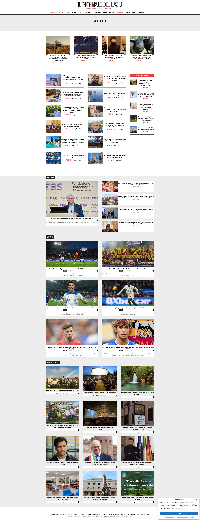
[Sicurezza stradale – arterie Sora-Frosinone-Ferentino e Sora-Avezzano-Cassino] (100, 483)
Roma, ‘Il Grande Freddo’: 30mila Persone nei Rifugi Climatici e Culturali (62, 498)
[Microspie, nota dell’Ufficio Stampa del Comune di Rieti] (133, 129)
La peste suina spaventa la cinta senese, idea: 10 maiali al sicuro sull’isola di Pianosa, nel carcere (141, 57)
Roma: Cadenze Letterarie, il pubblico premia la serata (100, 392)
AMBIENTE (55, 62)
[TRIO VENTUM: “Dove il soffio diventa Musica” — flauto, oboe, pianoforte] (114, 46)
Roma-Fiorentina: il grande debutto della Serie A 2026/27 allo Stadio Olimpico (145, 118)
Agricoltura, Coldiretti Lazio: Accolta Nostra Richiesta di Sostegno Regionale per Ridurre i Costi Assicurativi (58, 57)
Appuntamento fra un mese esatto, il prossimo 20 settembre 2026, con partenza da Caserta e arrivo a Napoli (136, 197)
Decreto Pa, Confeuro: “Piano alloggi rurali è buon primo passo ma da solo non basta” (115, 78)
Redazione (58, 467)
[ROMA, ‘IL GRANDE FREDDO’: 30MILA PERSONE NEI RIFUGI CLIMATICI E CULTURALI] (62, 483)
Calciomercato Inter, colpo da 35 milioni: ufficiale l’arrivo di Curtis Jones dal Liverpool (72, 308)
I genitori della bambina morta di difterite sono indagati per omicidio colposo (146, 106)
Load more (85, 169)
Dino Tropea (96, 395)
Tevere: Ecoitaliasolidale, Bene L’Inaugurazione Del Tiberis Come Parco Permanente (115, 125)
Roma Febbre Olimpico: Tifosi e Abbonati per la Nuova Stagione (128, 269)
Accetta (179, 513)
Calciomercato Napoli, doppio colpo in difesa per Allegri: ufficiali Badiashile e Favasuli (128, 308)
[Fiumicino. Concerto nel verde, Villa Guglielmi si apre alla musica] (137, 483)
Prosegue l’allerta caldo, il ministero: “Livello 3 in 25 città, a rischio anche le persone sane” (115, 109)
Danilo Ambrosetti (133, 397)
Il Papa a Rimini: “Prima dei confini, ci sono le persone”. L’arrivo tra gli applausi (145, 94)
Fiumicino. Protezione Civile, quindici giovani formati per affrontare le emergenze (115, 140)
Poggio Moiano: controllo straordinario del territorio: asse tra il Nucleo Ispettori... (62, 426)
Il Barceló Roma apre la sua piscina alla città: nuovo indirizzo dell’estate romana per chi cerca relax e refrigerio (72, 140)
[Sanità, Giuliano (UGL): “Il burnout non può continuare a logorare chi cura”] (110, 213)
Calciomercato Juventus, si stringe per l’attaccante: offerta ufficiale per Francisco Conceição (72, 348)
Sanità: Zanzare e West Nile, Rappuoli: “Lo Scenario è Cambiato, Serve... (72, 218)
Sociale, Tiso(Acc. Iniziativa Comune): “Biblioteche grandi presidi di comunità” (136, 223)
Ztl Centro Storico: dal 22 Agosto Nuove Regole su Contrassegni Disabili (137, 428)
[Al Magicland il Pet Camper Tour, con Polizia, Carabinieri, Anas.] (95, 158)
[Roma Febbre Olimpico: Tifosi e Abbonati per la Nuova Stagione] (128, 254)
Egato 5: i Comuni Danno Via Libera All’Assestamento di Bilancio (72, 125)
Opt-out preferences (169, 517)
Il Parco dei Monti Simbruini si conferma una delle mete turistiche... (137, 393)
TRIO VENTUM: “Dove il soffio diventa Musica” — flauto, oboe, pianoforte (114, 57)
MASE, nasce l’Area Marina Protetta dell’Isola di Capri (114, 94)
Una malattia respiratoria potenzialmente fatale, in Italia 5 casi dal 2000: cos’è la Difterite (136, 184)
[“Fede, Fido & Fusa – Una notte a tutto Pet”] (53, 158)
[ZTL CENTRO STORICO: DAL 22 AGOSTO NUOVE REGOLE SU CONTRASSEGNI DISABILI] (137, 413)
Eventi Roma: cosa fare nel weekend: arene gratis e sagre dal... (100, 428)
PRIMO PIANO (145, 87)
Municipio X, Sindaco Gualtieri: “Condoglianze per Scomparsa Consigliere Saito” (100, 463)
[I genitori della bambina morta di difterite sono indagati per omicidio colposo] (133, 106)
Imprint (192, 517)
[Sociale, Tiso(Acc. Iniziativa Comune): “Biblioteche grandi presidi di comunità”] (110, 226)
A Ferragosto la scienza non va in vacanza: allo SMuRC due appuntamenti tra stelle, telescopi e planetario (72, 78)
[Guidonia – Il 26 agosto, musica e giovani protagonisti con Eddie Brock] (62, 448)
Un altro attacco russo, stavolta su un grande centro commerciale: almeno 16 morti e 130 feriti (145, 82)
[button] (197, 499)
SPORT (145, 122)
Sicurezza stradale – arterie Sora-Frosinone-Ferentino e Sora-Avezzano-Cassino (100, 498)
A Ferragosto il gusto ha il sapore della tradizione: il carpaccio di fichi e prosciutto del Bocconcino (72, 94)
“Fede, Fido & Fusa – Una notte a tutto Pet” (72, 156)
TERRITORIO (145, 131)
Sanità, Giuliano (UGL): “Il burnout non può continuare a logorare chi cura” (136, 210)
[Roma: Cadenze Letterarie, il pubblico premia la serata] (100, 378)
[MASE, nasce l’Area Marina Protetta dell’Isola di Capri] (95, 95)
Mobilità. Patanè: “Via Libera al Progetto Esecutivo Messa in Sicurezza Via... (137, 463)
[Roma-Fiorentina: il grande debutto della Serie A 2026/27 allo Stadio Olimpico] (133, 118)
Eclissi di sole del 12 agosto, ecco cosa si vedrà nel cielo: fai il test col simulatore (86, 57)
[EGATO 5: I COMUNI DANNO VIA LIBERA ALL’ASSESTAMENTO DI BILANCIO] (53, 126)
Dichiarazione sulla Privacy (182, 517)
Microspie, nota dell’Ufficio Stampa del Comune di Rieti (146, 128)
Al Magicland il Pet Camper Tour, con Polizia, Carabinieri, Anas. (115, 156)
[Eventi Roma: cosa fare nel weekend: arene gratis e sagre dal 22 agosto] (100, 413)
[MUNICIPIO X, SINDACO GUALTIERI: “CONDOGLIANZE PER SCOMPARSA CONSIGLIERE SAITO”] (100, 448)
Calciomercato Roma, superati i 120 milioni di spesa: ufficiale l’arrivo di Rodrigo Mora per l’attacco (128, 348)
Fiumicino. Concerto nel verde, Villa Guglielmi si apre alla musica (137, 498)
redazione (61, 62)
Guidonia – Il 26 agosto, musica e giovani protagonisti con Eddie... (62, 463)
